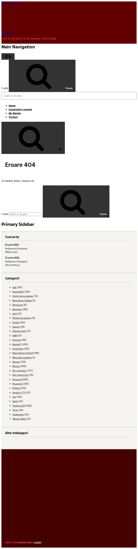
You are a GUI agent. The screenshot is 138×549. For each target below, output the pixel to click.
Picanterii (17, 383)
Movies (16, 361)
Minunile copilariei (22, 357)
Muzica (16, 366)
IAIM (14, 335)
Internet (16, 339)
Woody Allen (19, 418)
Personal (17, 379)
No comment (19, 370)
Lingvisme (17, 348)
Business (17, 309)
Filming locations (21, 317)
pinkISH (6, 32)
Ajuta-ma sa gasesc (22, 295)
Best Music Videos (22, 300)
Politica (16, 387)
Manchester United (22, 352)
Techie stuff (18, 405)
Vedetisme (18, 414)
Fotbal (15, 322)
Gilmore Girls (19, 330)
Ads (14, 287)
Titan (15, 409)
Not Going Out (20, 374)
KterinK (16, 344)
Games (16, 326)
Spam (15, 401)
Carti (14, 313)
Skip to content (10, 2)
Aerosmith (18, 291)
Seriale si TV (18, 392)
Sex (14, 396)
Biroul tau (17, 304)
